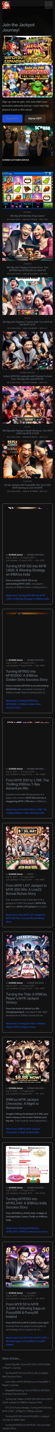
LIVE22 (30, 874)
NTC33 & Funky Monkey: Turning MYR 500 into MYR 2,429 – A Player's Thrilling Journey (27, 1409)
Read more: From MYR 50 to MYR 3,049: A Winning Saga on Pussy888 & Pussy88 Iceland (27, 1341)
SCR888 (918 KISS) (27, 373)
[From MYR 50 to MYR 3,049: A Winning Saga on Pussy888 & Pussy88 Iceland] (27, 1266)
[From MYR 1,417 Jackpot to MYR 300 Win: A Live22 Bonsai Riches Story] (27, 848)
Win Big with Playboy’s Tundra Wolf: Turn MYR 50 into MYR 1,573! (27, 323)
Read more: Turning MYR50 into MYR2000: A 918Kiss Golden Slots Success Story (23, 704)
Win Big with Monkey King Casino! (27, 216)
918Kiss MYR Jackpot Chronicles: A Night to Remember (22, 1103)
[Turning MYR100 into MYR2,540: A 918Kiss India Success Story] (27, 1164)
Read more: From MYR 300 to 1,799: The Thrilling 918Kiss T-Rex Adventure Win (26, 811)
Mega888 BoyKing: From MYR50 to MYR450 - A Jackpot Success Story (26, 1392)
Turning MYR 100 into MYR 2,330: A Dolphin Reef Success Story (25, 1375)
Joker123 (27, 264)
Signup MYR (12, 118)
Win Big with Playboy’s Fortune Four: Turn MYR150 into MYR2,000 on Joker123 (27, 269)
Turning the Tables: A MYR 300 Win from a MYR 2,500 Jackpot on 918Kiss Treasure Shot (27, 1401)
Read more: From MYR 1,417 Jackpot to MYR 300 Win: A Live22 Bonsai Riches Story (25, 918)
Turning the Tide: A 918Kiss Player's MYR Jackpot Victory (26, 998)
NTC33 (27, 318)
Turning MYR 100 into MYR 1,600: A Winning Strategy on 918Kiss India (26, 570)
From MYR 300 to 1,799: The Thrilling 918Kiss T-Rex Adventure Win (27, 784)
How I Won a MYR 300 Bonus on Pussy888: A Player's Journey (26, 1383)
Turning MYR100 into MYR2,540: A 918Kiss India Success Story (26, 1203)
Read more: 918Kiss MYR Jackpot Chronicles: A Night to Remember (23, 1131)
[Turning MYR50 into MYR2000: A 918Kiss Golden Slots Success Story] (27, 634)
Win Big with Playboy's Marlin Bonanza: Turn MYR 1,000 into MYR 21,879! (27, 432)
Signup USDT (35, 118)
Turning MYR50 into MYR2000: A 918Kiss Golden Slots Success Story (27, 675)
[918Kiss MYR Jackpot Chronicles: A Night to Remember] (27, 1062)
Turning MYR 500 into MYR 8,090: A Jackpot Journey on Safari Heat (25, 1418)
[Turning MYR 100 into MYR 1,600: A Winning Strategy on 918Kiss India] (27, 528)
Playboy (27, 212)
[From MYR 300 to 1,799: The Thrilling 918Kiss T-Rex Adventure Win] (27, 742)
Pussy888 (27, 481)
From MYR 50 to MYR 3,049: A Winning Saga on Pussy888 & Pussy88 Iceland (25, 1310)
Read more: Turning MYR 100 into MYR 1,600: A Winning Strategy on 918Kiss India (27, 597)
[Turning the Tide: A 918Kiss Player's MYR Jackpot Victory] (27, 956)
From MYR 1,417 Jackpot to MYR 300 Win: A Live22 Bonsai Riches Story (26, 889)
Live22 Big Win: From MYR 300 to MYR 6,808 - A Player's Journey (26, 1366)
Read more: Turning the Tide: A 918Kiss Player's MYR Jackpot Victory (25, 1025)
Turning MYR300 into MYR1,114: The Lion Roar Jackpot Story (26, 1427)
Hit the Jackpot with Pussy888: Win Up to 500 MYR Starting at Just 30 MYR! (27, 486)
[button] (49, 5)
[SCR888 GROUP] (6, 5)
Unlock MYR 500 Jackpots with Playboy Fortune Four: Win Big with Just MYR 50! (27, 377)
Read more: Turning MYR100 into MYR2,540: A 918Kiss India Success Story (27, 1230)
